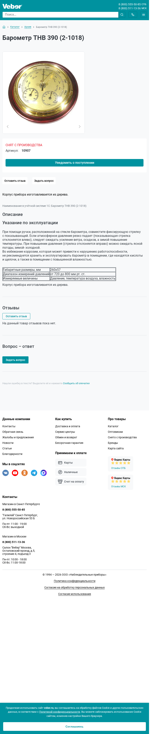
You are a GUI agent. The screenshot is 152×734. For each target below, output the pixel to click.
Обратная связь (12, 558)
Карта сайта (116, 574)
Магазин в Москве (14, 662)
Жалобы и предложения (18, 563)
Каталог (113, 552)
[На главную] (4, 27)
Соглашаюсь (75, 726)
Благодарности (12, 580)
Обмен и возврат (66, 563)
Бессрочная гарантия (69, 569)
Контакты (8, 552)
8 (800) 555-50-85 (130, 4)
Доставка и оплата (67, 552)
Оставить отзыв (15, 180)
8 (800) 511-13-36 (130, 8)
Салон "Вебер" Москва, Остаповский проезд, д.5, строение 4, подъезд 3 (18, 677)
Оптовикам (115, 558)
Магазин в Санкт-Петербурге (21, 630)
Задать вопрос (44, 180)
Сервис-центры (65, 558)
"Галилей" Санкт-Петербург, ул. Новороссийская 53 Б (20, 643)
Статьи (7, 574)
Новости (7, 569)
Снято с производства (122, 563)
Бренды (113, 569)
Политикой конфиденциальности (59, 711)
